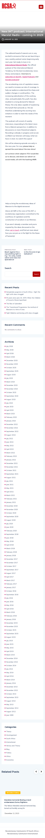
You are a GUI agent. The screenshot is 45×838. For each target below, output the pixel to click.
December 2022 (12, 424)
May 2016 (10, 605)
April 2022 (10, 449)
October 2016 (11, 591)
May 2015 (10, 648)
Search (8, 268)
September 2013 (12, 697)
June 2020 (9, 527)
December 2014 (12, 658)
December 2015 (12, 623)
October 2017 (11, 566)
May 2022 (10, 446)
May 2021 (10, 488)
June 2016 (9, 602)
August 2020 (11, 520)
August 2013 (11, 701)
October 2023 (11, 392)
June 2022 (9, 442)
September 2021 (12, 474)
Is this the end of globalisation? (32, 253)
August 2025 (11, 375)
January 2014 (11, 683)
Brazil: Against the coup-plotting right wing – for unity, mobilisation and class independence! (13, 256)
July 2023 (9, 403)
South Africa (10, 739)
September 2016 (12, 595)
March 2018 (10, 548)
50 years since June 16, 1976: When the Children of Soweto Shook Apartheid (23, 299)
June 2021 (9, 485)
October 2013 (11, 694)
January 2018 (11, 555)
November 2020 (12, 509)
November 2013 (12, 690)
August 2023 (11, 399)
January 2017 (11, 587)
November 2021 (12, 467)
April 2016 (10, 609)
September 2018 (12, 534)
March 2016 (10, 612)
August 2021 (11, 478)
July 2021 (9, 481)
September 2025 (12, 371)
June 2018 (9, 538)
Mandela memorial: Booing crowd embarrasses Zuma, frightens (17, 801)
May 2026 (10, 350)
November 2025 (12, 364)
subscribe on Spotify (13, 77)
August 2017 (11, 573)
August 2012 (11, 712)
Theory (8, 732)
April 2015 (10, 651)
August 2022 (11, 435)
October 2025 (11, 368)
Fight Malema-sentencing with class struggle (22, 313)
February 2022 (11, 456)
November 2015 (12, 626)
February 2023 (11, 417)
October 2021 (11, 470)
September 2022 (12, 431)
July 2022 (9, 439)
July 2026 (9, 346)
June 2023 (9, 407)
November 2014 (12, 662)
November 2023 (12, 389)
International (10, 742)
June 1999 (9, 715)
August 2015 (11, 637)
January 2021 (11, 502)
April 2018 (10, 545)
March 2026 (10, 357)
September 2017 (12, 570)
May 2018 (10, 541)
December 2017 (12, 559)
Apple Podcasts (28, 77)
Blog (7, 749)
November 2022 (12, 428)
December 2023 (12, 385)
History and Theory (13, 746)
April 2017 (10, 577)
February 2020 (11, 531)
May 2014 (10, 673)
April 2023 (10, 410)
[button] (41, 7)
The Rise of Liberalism (14, 304)
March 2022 (10, 453)
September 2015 (12, 634)
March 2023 (10, 414)
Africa (8, 756)
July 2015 (9, 641)
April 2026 (10, 353)
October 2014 (11, 666)
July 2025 (9, 378)
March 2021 (10, 495)
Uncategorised (11, 735)
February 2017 (11, 584)
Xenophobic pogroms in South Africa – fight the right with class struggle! (23, 293)
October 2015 (11, 630)
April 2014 (10, 676)
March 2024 (10, 382)
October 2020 (11, 513)
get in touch (14, 230)
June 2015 (9, 644)
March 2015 (10, 655)
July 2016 (9, 598)
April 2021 (10, 492)
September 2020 (12, 517)
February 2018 (11, 552)
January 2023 (11, 421)
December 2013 (12, 687)
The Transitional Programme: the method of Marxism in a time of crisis (22, 308)
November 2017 (12, 563)
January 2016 (11, 619)
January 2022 (11, 460)
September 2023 (12, 396)
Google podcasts (12, 80)
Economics (10, 760)
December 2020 (12, 506)
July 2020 (9, 524)
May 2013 (10, 704)
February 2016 (11, 616)
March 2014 (10, 680)
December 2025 (12, 360)
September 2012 (12, 708)
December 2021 (12, 463)
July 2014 (9, 669)
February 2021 (11, 499)
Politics (8, 753)
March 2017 (10, 580)
